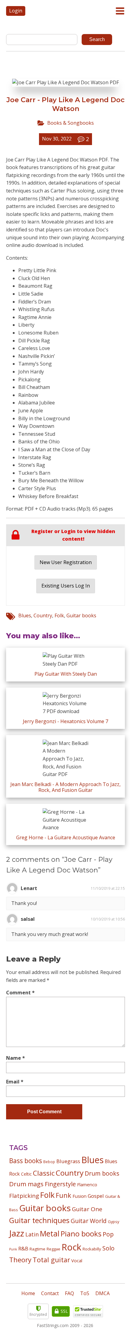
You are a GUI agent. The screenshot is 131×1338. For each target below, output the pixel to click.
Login (15, 10)
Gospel (96, 1195)
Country (43, 615)
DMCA (102, 1293)
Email (14, 1081)
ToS (84, 1293)
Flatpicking (24, 1195)
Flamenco (87, 1184)
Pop (108, 1234)
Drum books (102, 1173)
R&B (23, 1248)
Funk (63, 1195)
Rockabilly (92, 1249)
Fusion (80, 1196)
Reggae (53, 1249)
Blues (24, 615)
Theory (20, 1259)
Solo (108, 1248)
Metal (49, 1234)
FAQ (69, 1293)
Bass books (25, 1160)
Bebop (49, 1161)
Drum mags (26, 1184)
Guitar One (87, 1209)
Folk (59, 615)
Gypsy (113, 1221)
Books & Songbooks (70, 123)
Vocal (76, 1260)
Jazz (16, 1233)
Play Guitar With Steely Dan (65, 674)
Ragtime (37, 1249)
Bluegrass (68, 1161)
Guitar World (89, 1221)
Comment (20, 992)
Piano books (81, 1234)
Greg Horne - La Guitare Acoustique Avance (65, 837)
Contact (50, 1293)
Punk (13, 1249)
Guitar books (81, 615)
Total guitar (51, 1259)
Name (15, 1058)
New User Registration (66, 562)
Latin (32, 1234)
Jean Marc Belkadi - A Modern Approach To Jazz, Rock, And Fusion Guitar (65, 787)
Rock (71, 1247)
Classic (44, 1173)
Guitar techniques (39, 1220)
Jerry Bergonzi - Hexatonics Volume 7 (65, 721)
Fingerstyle (60, 1184)
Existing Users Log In (65, 585)
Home (28, 1293)
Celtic (26, 1174)
